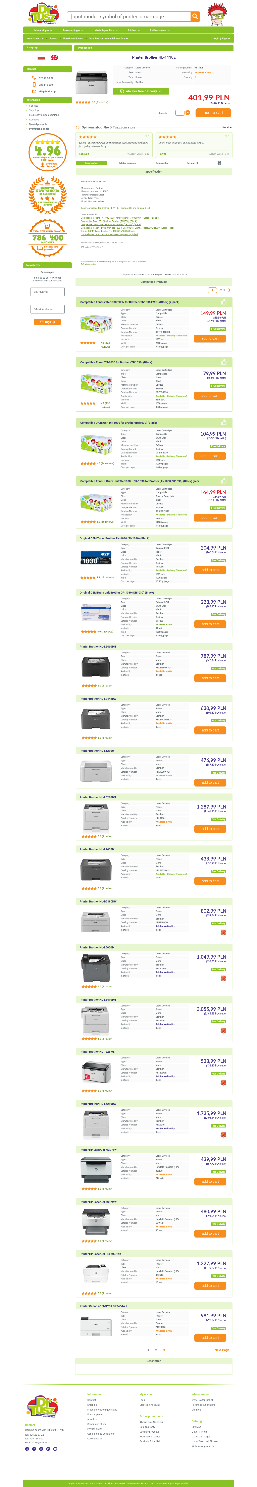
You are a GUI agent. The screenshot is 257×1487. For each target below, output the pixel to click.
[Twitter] (41, 1449)
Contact (33, 105)
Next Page (222, 1350)
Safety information (88, 264)
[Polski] (41, 62)
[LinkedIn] (48, 1449)
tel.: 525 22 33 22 (34, 1434)
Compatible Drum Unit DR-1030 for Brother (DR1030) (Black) (111, 224)
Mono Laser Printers (73, 38)
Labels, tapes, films (104, 30)
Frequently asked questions (44, 115)
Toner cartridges (71, 30)
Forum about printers (203, 1404)
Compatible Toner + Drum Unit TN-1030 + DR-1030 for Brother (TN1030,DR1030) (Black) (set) (127, 228)
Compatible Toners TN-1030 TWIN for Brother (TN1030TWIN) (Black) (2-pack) (120, 218)
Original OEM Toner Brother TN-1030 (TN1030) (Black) (108, 231)
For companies (95, 1414)
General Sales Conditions (100, 1433)
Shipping (34, 110)
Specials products (149, 1431)
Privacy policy (94, 1429)
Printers (132, 30)
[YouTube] (55, 1449)
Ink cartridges (41, 30)
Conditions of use (96, 1424)
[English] (54, 62)
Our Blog (196, 1409)
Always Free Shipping (151, 1422)
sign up (50, 322)
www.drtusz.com (35, 38)
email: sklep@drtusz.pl (37, 1442)
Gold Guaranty (147, 1427)
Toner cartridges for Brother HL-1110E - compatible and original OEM (115, 208)
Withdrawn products (203, 1446)
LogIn (216, 38)
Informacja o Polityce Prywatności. (170, 1483)
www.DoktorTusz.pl (202, 1400)
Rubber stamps (158, 30)
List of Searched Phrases (205, 1441)
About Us (34, 119)
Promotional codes (150, 1436)
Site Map (196, 1427)
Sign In (226, 38)
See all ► (227, 127)
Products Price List (150, 1441)
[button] (219, 163)
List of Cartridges (201, 1436)
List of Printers (199, 1431)
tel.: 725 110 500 (34, 1438)
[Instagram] (34, 1449)
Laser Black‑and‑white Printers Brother (108, 38)
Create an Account (150, 1404)
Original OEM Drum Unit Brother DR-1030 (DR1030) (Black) (110, 234)
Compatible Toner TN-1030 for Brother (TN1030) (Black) (109, 221)
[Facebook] (27, 1449)
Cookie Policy (94, 1438)
